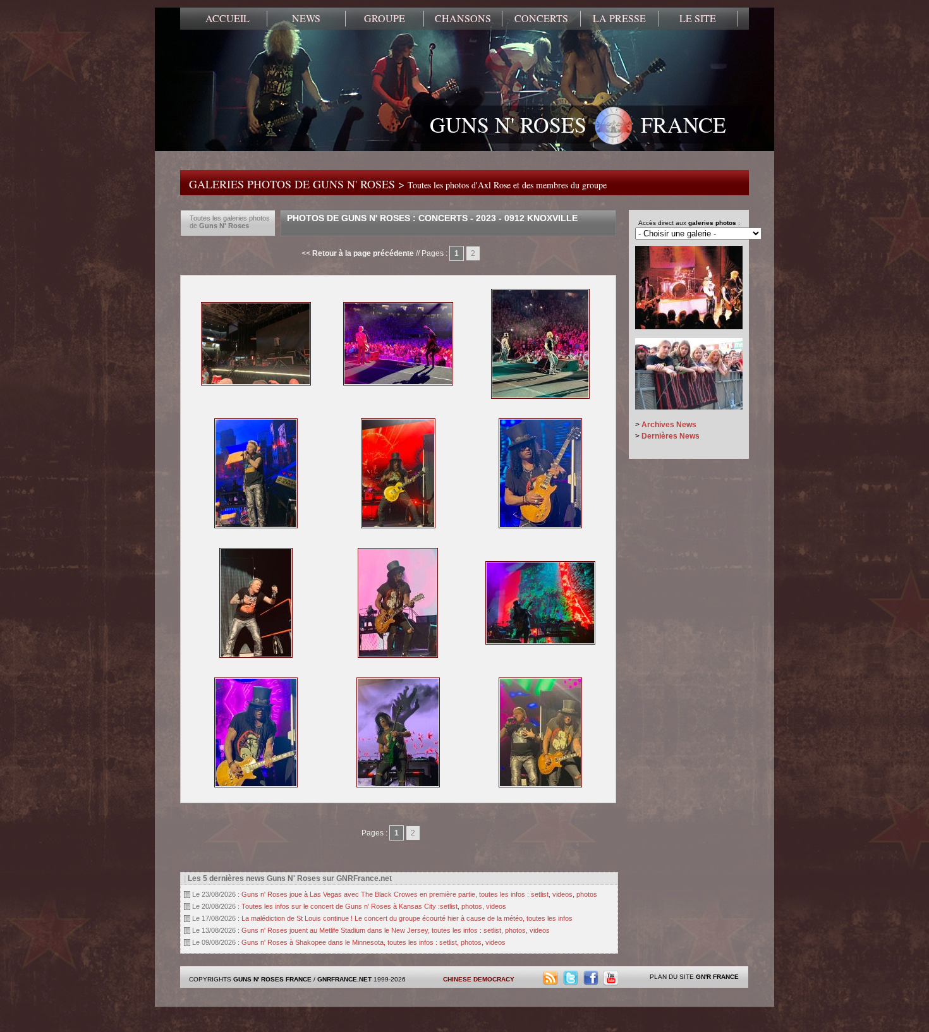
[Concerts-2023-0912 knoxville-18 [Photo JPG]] (256, 784)
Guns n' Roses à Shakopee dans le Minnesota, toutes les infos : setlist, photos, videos (373, 942)
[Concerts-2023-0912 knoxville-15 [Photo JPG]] (256, 655)
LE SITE (697, 18)
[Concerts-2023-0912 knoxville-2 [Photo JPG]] (540, 784)
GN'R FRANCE (717, 976)
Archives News (668, 424)
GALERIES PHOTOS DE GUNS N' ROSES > (398, 183)
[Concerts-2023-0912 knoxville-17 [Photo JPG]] (540, 642)
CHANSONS (463, 18)
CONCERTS (541, 18)
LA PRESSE (619, 18)
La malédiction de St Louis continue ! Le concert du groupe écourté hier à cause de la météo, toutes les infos (407, 918)
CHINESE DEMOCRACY (478, 979)
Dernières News (670, 436)
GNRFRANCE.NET (344, 979)
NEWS (306, 18)
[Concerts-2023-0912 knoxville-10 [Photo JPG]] (398, 383)
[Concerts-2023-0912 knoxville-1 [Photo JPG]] (256, 383)
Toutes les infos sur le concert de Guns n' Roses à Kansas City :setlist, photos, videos (373, 906)
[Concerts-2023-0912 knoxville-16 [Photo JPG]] (398, 655)
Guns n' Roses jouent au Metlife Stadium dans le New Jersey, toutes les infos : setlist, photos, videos (395, 930)
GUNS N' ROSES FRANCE (578, 124)
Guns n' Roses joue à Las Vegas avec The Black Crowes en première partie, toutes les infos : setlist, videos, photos (419, 894)
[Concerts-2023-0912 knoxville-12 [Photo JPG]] (256, 525)
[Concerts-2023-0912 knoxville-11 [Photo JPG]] (540, 396)
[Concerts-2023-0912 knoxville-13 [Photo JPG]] (398, 525)
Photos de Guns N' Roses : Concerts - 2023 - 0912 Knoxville (432, 218)
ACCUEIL (227, 18)
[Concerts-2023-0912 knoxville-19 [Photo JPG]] (398, 784)
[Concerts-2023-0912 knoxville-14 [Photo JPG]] (540, 525)
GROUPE (384, 18)
